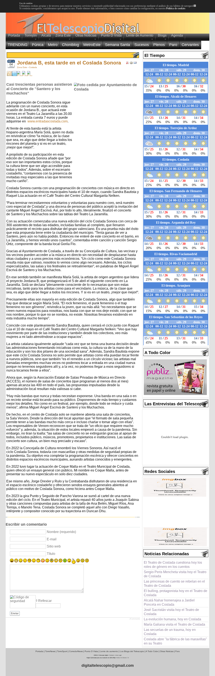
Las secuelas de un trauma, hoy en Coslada (170, 632)
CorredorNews (76, 651)
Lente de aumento (109, 651)
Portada (39, 651)
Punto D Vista (91, 651)
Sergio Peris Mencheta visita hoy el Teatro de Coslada (175, 574)
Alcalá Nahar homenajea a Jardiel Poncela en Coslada (169, 602)
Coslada (33, 67)
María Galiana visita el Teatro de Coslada (174, 624)
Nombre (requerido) (61, 532)
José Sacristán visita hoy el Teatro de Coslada (171, 612)
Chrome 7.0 (125, 657)
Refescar (45, 600)
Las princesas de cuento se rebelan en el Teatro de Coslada (174, 583)
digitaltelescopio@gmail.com (107, 665)
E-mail (51, 539)
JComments (134, 619)
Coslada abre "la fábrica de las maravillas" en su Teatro (175, 641)
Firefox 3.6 (119, 657)
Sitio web (54, 546)
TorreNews (50, 651)
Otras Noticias (166, 651)
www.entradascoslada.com (48, 121)
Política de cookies (175, 8)
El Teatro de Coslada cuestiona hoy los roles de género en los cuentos (173, 564)
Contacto (111, 655)
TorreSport (62, 651)
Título (51, 553)
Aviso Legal (118, 655)
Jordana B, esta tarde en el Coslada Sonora (69, 63)
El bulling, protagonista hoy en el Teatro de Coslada (175, 593)
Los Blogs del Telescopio (132, 651)
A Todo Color (152, 651)
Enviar (15, 613)
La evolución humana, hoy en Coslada (172, 619)
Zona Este (22, 67)
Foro (177, 651)
